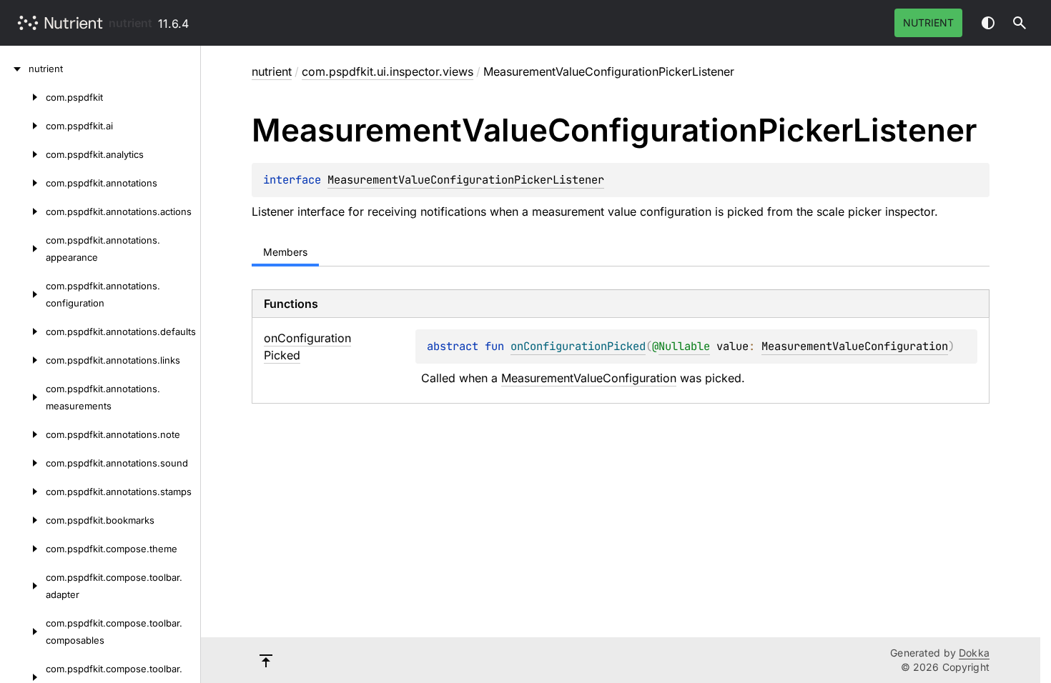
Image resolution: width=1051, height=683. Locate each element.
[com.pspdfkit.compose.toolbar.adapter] (23, 586)
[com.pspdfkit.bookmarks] (23, 520)
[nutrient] (14, 68)
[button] (1019, 23)
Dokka (974, 653)
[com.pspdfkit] (23, 97)
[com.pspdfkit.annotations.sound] (23, 463)
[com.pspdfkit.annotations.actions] (23, 211)
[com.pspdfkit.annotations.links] (23, 360)
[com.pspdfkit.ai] (23, 125)
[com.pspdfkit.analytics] (23, 154)
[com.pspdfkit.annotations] (23, 183)
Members (285, 252)
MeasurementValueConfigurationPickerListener (465, 179)
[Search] (1019, 23)
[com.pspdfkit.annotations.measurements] (23, 397)
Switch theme (988, 23)
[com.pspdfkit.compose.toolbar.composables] (23, 631)
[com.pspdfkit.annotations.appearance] (23, 248)
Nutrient (928, 22)
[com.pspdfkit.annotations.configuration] (23, 294)
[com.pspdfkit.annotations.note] (23, 434)
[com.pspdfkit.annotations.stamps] (23, 491)
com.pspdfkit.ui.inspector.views (387, 71)
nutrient (130, 23)
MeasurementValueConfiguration (854, 346)
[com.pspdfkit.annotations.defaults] (23, 331)
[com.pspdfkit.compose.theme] (23, 548)
